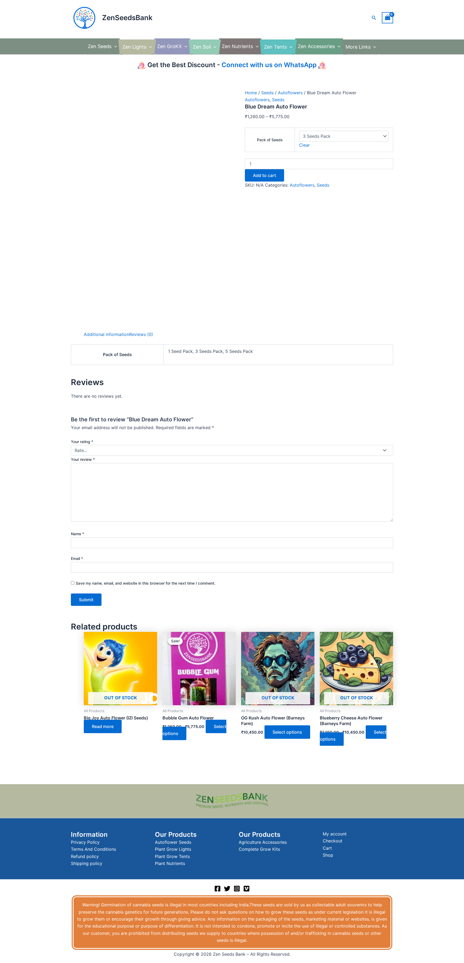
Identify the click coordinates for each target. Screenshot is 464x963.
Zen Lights (134, 47)
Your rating (82, 441)
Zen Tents (275, 47)
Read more (103, 726)
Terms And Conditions (93, 849)
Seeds (267, 92)
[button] (374, 18)
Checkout (332, 840)
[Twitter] (227, 888)
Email (77, 558)
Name (77, 533)
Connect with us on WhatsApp (268, 65)
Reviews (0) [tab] (141, 334)
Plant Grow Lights (173, 849)
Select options (287, 732)
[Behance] (246, 888)
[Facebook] (217, 888)
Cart (327, 848)
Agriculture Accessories (263, 842)
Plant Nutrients (170, 863)
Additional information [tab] (106, 334)
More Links (358, 47)
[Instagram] (237, 888)
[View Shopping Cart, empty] (387, 17)
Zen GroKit (169, 46)
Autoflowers (290, 92)
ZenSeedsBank (127, 17)
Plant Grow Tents (172, 856)
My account (335, 834)
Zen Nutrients (237, 46)
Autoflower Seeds (173, 842)
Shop (328, 855)
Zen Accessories (316, 46)
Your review (83, 459)
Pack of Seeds (270, 139)
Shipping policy (86, 863)
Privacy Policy (85, 842)
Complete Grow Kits (259, 849)
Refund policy (85, 856)
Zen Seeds (99, 46)
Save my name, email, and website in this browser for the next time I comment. (145, 583)
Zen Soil (202, 47)
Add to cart (264, 175)
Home (251, 92)
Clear (304, 145)
